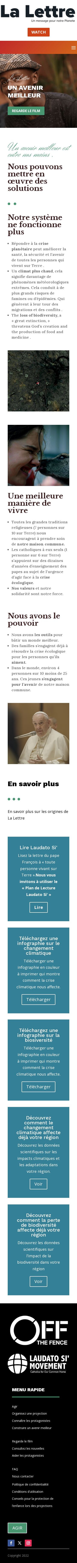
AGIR (17, 1528)
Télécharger (38, 999)
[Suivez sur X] (19, 1543)
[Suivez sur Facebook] (11, 1543)
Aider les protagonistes (28, 1455)
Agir (14, 1406)
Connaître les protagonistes (31, 1421)
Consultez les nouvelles (28, 1448)
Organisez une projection (29, 1413)
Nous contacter (23, 1476)
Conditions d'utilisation (27, 1492)
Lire (38, 907)
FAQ (15, 1469)
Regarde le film (26, 110)
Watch (38, 32)
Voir (38, 1184)
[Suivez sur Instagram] (28, 1543)
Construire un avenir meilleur (32, 1428)
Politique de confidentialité (30, 1484)
